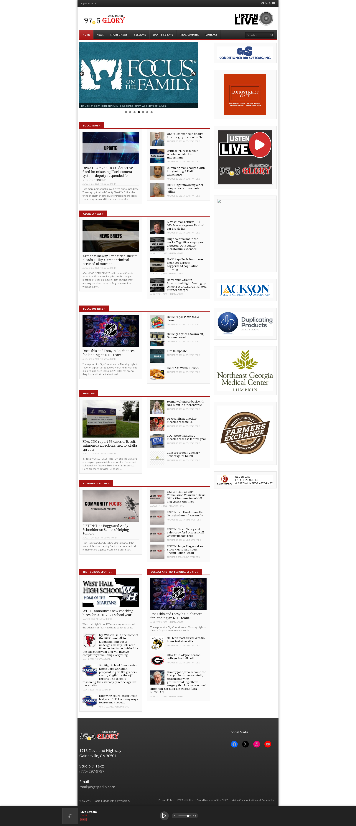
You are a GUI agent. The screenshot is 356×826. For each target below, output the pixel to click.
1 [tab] (126, 112)
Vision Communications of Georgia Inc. (253, 800)
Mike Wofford (109, 537)
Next (193, 74)
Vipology (125, 800)
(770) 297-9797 (91, 771)
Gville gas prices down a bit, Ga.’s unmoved (185, 335)
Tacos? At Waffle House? (183, 368)
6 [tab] (147, 112)
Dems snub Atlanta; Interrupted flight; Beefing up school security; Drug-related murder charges (187, 285)
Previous (82, 74)
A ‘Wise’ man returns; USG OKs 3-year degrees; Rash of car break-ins (185, 225)
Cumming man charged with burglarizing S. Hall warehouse (186, 171)
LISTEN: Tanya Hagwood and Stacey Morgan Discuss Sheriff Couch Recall (186, 550)
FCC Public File (185, 800)
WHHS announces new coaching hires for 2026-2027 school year (108, 613)
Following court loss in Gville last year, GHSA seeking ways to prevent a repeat (118, 699)
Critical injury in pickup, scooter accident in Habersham (183, 154)
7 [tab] (152, 112)
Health (89, 393)
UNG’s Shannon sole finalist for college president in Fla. (185, 135)
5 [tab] (143, 112)
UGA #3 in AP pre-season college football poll (183, 656)
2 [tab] (130, 112)
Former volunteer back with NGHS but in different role (185, 403)
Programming (189, 34)
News (100, 34)
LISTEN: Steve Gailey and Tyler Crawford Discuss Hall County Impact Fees (185, 533)
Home (86, 34)
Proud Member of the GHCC (212, 800)
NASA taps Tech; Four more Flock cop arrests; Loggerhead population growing (185, 264)
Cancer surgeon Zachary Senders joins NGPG (183, 454)
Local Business (94, 308)
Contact (211, 34)
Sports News (119, 34)
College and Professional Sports (174, 571)
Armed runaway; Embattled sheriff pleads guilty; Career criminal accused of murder (110, 260)
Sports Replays (163, 34)
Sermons (140, 34)
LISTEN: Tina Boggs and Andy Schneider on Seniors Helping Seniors (106, 530)
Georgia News (93, 213)
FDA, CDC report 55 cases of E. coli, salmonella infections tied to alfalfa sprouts (110, 446)
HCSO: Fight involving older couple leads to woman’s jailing (185, 188)
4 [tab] (139, 112)
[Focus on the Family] (138, 75)
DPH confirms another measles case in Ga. (182, 420)
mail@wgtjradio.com (97, 786)
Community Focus (96, 483)
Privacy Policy (166, 800)
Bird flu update (177, 351)
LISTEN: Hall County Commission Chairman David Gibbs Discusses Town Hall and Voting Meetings (186, 496)
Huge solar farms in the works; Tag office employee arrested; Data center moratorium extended (185, 244)
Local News (91, 125)
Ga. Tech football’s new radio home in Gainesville (186, 639)
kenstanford (108, 183)
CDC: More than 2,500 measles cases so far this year (186, 437)
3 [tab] (135, 112)
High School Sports (97, 571)
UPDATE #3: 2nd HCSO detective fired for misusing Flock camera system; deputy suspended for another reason (108, 174)
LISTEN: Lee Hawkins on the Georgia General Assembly (185, 513)
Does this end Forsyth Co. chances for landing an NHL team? (108, 353)
